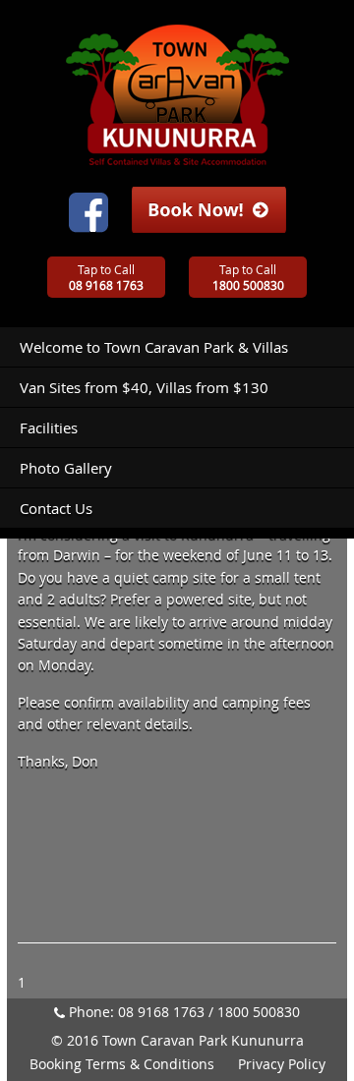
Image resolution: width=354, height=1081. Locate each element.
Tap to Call (106, 277)
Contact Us (56, 508)
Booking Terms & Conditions (122, 1063)
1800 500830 (258, 1011)
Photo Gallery (66, 468)
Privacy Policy (281, 1063)
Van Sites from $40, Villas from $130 (144, 387)
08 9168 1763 (161, 1011)
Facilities (49, 427)
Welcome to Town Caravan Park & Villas (154, 347)
